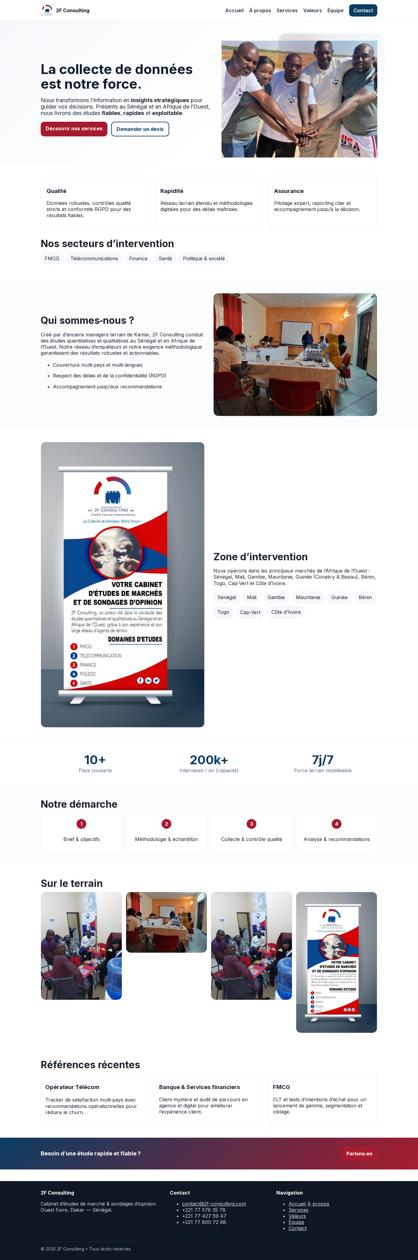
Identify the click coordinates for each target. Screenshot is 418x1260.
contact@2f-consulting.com (214, 1204)
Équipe (335, 10)
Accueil (234, 10)
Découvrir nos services (74, 128)
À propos (260, 10)
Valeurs (312, 10)
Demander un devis (140, 129)
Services (287, 10)
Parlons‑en (359, 1154)
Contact (363, 10)
